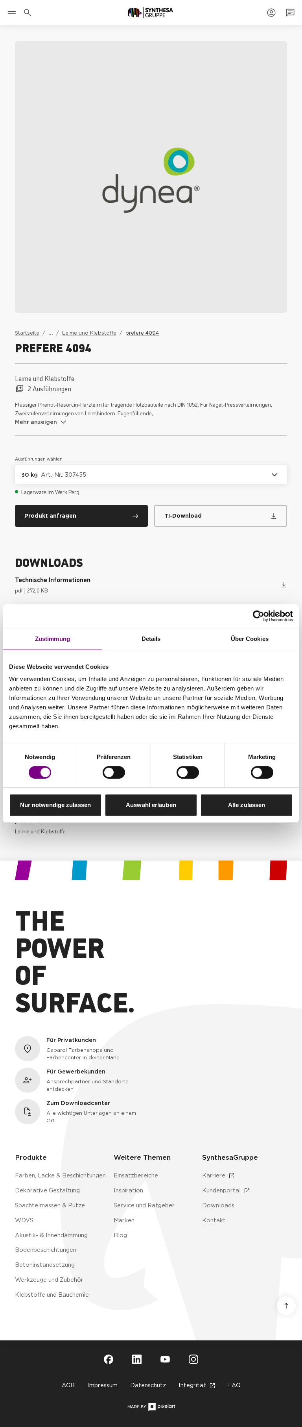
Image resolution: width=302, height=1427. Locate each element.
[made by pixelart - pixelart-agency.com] (151, 1407)
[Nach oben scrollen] (286, 1305)
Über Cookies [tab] (250, 638)
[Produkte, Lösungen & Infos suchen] (29, 12)
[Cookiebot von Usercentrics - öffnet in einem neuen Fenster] (258, 616)
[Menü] (11, 12)
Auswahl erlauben (151, 804)
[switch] (114, 772)
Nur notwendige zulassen (55, 804)
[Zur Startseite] (150, 12)
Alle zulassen (246, 804)
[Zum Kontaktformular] (290, 12)
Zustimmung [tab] (52, 638)
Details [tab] (151, 638)
